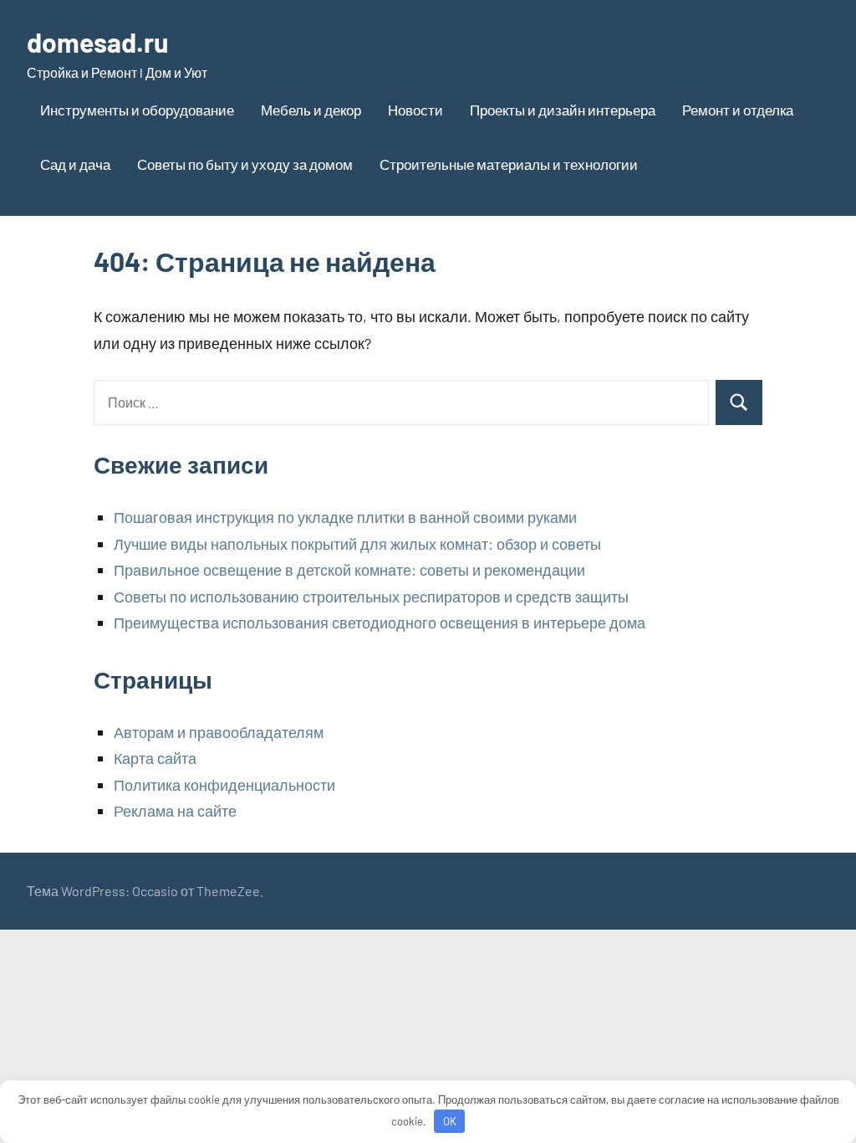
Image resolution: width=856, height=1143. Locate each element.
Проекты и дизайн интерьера (562, 109)
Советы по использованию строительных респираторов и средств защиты (371, 596)
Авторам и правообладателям (219, 732)
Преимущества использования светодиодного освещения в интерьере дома (379, 622)
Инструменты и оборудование (137, 109)
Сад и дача (75, 164)
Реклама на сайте (175, 811)
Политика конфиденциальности (224, 785)
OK (449, 1121)
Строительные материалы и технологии (509, 164)
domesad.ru (97, 42)
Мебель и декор (311, 109)
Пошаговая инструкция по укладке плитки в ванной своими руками (345, 517)
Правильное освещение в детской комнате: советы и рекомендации (349, 570)
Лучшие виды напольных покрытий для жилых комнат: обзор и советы (357, 544)
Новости (415, 109)
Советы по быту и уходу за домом (245, 164)
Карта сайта (155, 758)
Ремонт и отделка (737, 109)
